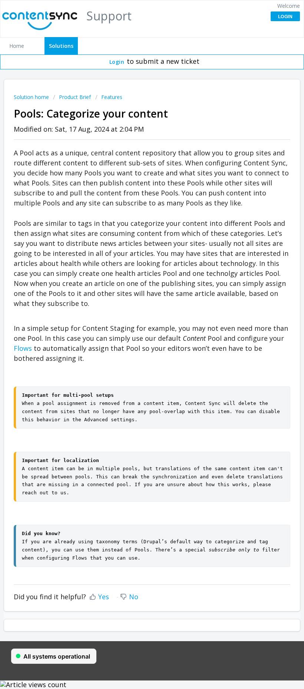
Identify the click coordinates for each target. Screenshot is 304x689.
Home (16, 45)
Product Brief (75, 96)
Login (117, 61)
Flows (23, 348)
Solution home (32, 96)
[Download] (138, 345)
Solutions (61, 45)
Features (111, 96)
